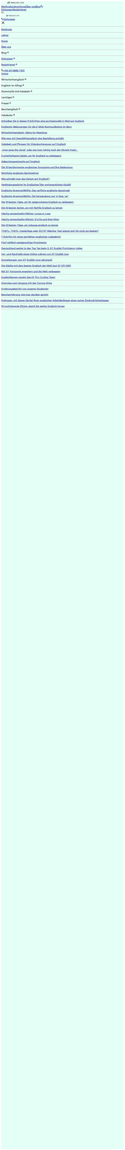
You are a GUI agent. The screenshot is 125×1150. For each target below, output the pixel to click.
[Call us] (2, 19)
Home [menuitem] (4, 73)
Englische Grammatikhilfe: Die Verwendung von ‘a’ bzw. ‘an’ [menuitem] (34, 196)
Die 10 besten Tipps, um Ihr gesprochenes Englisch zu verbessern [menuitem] (37, 202)
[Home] (62, 3)
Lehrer (15, 6)
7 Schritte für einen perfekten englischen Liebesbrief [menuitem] (31, 236)
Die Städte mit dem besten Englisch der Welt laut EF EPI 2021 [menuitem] (36, 265)
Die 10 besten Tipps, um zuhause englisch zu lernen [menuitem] (29, 225)
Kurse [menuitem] (4, 41)
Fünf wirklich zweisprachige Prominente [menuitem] (23, 242)
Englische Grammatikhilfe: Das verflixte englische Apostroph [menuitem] (35, 190)
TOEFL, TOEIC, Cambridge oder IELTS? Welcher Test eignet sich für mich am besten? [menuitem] (50, 231)
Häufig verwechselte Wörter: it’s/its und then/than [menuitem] (30, 219)
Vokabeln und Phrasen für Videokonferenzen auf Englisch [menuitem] (33, 144)
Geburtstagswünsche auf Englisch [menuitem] (20, 161)
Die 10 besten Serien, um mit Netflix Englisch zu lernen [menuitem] (31, 208)
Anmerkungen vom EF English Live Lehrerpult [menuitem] (26, 260)
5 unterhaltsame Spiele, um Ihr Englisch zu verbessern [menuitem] (31, 155)
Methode (6, 6)
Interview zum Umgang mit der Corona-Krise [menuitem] (26, 283)
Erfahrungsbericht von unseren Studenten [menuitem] (24, 289)
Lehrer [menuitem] (5, 35)
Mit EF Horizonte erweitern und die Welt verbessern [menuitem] (30, 271)
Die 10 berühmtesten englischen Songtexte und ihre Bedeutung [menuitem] (37, 167)
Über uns (30, 6)
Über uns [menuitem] (6, 47)
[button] (42, 6)
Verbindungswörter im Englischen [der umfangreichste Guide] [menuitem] (36, 184)
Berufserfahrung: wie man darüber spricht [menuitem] (24, 294)
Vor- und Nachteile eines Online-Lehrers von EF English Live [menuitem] (35, 254)
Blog (38, 6)
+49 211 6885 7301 (14, 70)
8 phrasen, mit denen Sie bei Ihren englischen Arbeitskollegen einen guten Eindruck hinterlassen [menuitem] (55, 300)
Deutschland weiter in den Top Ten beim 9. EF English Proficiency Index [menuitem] (41, 248)
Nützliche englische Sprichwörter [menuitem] (20, 173)
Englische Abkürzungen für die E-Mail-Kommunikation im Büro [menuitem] (36, 126)
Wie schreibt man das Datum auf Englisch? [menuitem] (25, 179)
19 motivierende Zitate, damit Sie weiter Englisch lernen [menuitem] (33, 306)
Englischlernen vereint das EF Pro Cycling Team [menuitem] (28, 277)
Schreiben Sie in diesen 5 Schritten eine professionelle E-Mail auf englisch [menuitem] (42, 121)
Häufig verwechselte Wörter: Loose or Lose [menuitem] (25, 213)
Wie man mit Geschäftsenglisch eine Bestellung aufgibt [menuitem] (32, 138)
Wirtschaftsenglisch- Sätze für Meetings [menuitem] (24, 132)
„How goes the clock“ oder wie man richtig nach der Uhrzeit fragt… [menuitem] (39, 150)
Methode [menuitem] (6, 29)
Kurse (22, 6)
